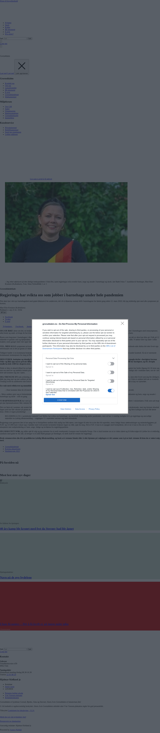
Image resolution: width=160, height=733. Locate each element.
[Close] (123, 324)
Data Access (80, 409)
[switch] (111, 363)
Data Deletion (65, 409)
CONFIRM (62, 400)
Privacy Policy (94, 409)
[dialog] (80, 366)
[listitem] (80, 358)
